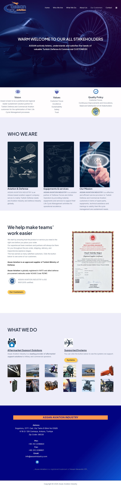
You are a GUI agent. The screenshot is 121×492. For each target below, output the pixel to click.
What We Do (71, 8)
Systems (71, 360)
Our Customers (96, 8)
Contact (109, 8)
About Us (83, 8)
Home (47, 8)
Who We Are (58, 8)
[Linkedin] (116, 8)
